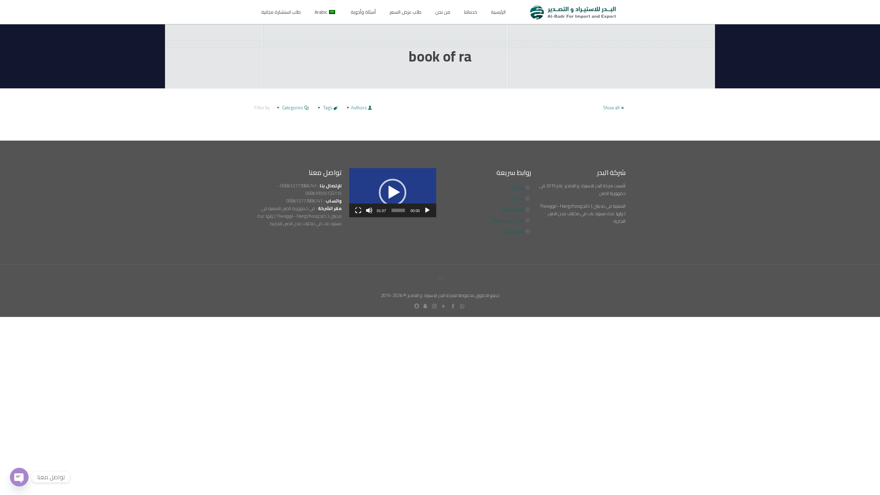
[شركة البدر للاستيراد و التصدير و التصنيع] (573, 12)
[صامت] (369, 210)
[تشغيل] (427, 210)
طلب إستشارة (513, 209)
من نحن (517, 198)
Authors (359, 107)
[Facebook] (452, 306)
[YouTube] (443, 306)
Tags (327, 107)
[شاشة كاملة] (358, 210)
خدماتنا (518, 187)
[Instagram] (434, 306)
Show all (611, 107)
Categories (292, 107)
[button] (392, 192)
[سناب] (416, 306)
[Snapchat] (425, 306)
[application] (392, 192)
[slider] (398, 210)
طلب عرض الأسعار (508, 220)
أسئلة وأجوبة (513, 231)
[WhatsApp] (462, 306)
